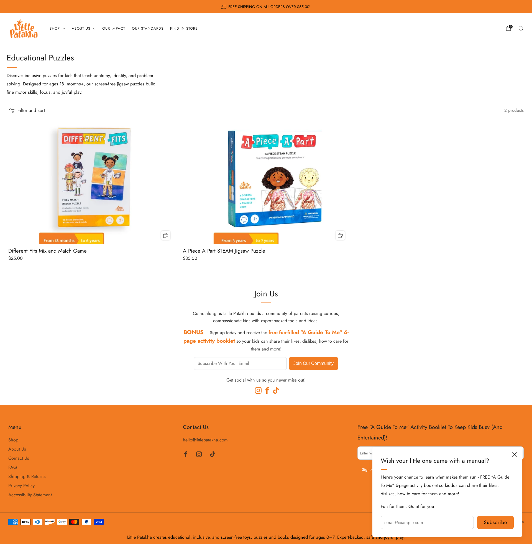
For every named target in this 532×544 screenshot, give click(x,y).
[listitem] (266, 6)
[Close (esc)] (514, 454)
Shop (55, 28)
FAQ (12, 467)
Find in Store (184, 28)
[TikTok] (275, 389)
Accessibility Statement (30, 495)
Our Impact (113, 28)
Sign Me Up (371, 469)
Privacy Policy (21, 485)
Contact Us (18, 458)
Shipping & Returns (27, 476)
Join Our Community (313, 363)
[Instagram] (257, 389)
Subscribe (495, 522)
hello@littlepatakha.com (205, 440)
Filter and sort (31, 110)
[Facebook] (266, 389)
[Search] (521, 28)
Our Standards (147, 28)
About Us (81, 28)
